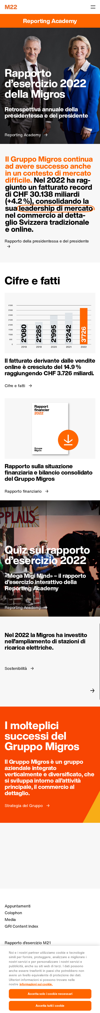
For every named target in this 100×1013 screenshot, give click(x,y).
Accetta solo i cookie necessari (50, 994)
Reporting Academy (50, 21)
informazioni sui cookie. (36, 984)
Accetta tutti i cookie (50, 1005)
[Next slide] (92, 690)
